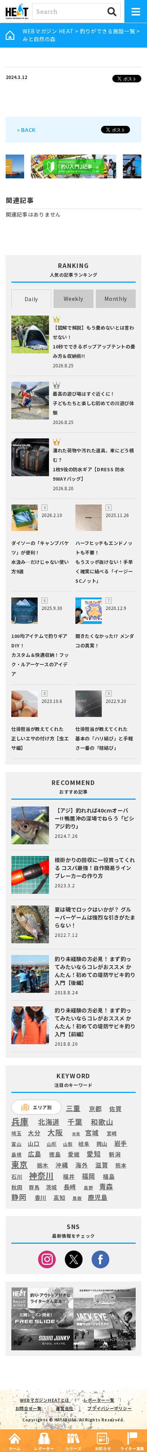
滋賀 (101, 1165)
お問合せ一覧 (28, 1408)
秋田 (16, 1187)
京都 (95, 1108)
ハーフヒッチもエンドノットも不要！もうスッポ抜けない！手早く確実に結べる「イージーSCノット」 (104, 562)
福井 (69, 1176)
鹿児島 (98, 1197)
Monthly (115, 298)
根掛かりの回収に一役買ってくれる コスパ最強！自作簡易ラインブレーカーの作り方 (95, 867)
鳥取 (77, 1198)
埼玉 (16, 1133)
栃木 (43, 1165)
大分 (34, 1132)
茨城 (51, 1187)
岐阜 (83, 1144)
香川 (40, 1197)
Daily (31, 299)
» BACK (26, 129)
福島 (109, 1176)
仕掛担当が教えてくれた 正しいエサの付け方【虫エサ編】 (40, 738)
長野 (88, 1187)
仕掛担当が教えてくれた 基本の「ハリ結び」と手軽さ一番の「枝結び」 (104, 738)
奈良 (76, 1134)
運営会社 (65, 1408)
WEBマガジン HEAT (48, 31)
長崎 (70, 1186)
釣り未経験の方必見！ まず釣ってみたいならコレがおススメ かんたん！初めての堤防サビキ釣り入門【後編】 (95, 970)
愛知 (94, 1154)
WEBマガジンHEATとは (44, 1400)
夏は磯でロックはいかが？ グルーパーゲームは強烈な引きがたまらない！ (95, 917)
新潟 (115, 1154)
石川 (16, 1176)
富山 (16, 1144)
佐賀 (115, 1109)
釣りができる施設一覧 (107, 31)
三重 (73, 1108)
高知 (59, 1197)
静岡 (18, 1197)
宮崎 (112, 1133)
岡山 (101, 1144)
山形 (52, 1144)
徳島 (55, 1154)
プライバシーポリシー (109, 1408)
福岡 (88, 1176)
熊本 (120, 1165)
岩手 (120, 1143)
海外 (81, 1165)
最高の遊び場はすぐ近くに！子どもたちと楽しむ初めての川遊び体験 (93, 403)
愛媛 (74, 1154)
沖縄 (61, 1165)
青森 (106, 1187)
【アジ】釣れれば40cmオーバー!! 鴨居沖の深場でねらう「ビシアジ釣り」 (95, 818)
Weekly (73, 298)
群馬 (34, 1187)
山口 (34, 1143)
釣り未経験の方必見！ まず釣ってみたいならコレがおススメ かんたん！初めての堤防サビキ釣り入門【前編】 (95, 1022)
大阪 (55, 1132)
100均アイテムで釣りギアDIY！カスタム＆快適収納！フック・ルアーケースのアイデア (40, 655)
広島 (34, 1154)
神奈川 (41, 1175)
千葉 (74, 1122)
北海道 (48, 1122)
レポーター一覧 (98, 1400)
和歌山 (102, 1122)
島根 (16, 1155)
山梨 (67, 1144)
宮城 (91, 1133)
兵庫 (19, 1121)
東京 (19, 1164)
